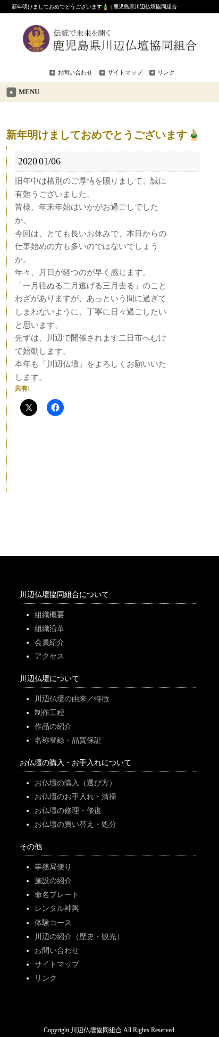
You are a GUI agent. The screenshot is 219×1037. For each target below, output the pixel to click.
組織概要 (49, 614)
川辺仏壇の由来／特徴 (72, 698)
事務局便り (53, 866)
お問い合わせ (74, 72)
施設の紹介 (53, 880)
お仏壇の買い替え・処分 (75, 824)
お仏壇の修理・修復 (68, 810)
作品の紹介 (53, 726)
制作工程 (49, 712)
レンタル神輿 (57, 908)
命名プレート (57, 894)
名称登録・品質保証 (68, 740)
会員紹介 (49, 642)
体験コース (53, 922)
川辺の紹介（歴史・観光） (79, 936)
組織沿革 (49, 628)
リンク (166, 72)
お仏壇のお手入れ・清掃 (75, 796)
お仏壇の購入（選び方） (75, 782)
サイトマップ (124, 72)
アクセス (49, 656)
